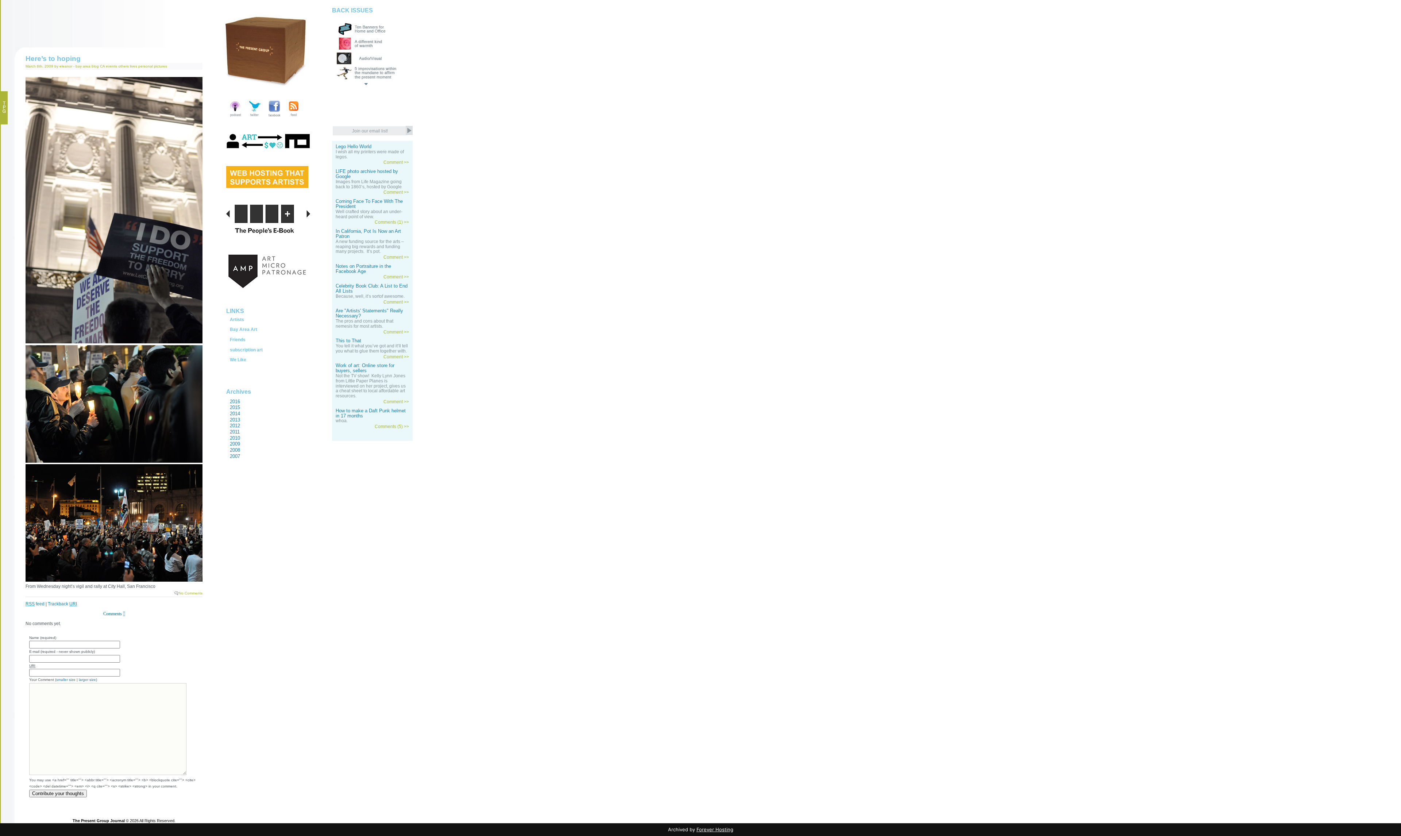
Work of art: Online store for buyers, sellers (365, 368)
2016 (235, 401)
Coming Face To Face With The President (369, 204)
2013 (235, 420)
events (111, 66)
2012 (235, 425)
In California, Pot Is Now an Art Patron (368, 234)
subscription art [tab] (246, 349)
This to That (348, 340)
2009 (235, 444)
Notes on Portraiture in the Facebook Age (363, 269)
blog (95, 66)
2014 (235, 413)
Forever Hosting (714, 829)
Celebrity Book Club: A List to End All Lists (372, 289)
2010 (235, 438)
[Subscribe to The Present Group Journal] (293, 117)
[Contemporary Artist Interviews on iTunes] (235, 117)
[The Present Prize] (267, 185)
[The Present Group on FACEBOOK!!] (274, 117)
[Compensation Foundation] (268, 148)
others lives (127, 66)
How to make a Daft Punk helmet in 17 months (371, 413)
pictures (160, 66)
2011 (235, 432)
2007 (235, 456)
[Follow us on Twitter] (255, 117)
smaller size (66, 680)
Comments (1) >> (392, 222)
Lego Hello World (353, 146)
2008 (235, 450)
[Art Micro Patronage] (268, 279)
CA (102, 66)
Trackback (62, 603)
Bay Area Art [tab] (243, 329)
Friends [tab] (238, 339)
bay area (83, 66)
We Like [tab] (238, 359)
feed (35, 603)
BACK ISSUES (352, 10)
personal (145, 66)
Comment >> (396, 162)
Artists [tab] (237, 319)
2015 (235, 407)
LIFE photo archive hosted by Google (367, 174)
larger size (87, 680)
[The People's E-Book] (268, 228)
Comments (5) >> (392, 426)
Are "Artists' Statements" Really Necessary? (369, 313)
